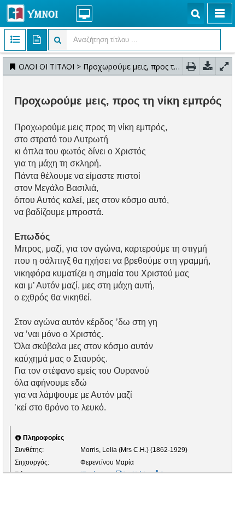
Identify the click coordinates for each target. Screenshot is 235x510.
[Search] (195, 13)
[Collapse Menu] (219, 13)
